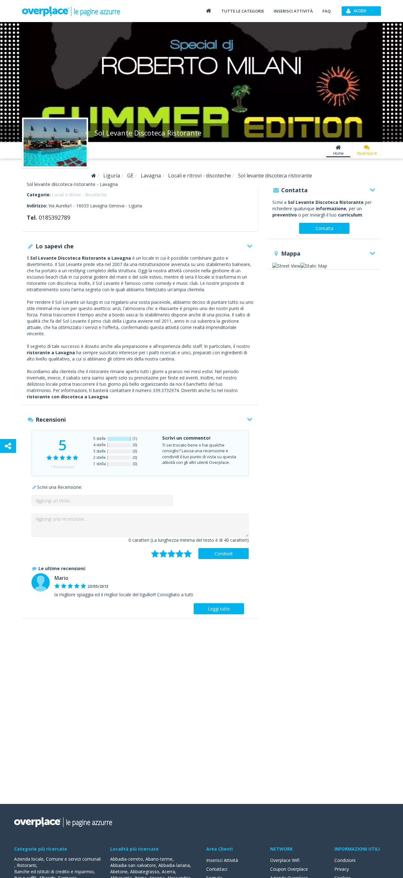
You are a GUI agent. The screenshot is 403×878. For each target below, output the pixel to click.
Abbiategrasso (144, 872)
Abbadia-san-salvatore (133, 865)
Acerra (168, 872)
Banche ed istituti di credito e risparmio (54, 872)
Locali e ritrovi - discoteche (79, 195)
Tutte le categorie (242, 11)
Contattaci (216, 869)
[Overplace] (93, 176)
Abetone (119, 872)
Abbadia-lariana (174, 865)
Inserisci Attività (222, 860)
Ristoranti (26, 865)
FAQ (326, 11)
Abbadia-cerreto (126, 859)
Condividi (223, 554)
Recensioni (367, 153)
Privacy (341, 869)
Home (338, 153)
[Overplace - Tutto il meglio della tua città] (208, 10)
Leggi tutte (219, 609)
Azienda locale (28, 859)
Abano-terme (159, 859)
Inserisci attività (293, 11)
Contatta (324, 228)
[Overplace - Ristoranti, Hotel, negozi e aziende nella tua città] (71, 11)
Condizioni (344, 860)
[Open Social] (8, 446)
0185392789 (54, 217)
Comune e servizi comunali (73, 859)
